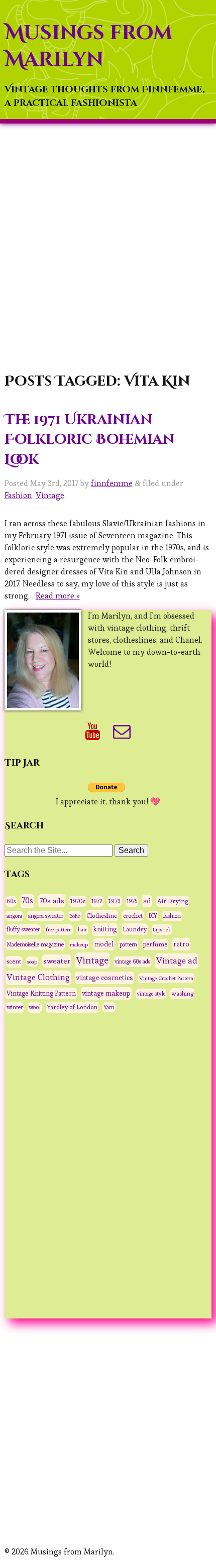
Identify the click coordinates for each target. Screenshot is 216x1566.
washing (182, 993)
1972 (96, 901)
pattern (128, 944)
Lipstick (162, 929)
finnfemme (112, 483)
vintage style (151, 993)
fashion (172, 915)
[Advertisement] (108, 249)
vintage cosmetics (104, 977)
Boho (74, 915)
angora (14, 915)
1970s (77, 901)
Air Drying (172, 901)
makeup (79, 944)
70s (27, 901)
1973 (115, 901)
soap (32, 961)
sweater (56, 961)
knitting (105, 929)
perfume (155, 944)
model (104, 944)
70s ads (51, 900)
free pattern (59, 929)
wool (35, 1007)
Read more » (58, 595)
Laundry (135, 929)
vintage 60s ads (132, 961)
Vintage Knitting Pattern (41, 993)
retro (181, 943)
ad (147, 900)
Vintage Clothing (38, 977)
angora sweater (45, 915)
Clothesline (101, 916)
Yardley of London (72, 1007)
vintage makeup (106, 993)
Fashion (18, 495)
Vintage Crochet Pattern (166, 978)
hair (82, 929)
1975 (132, 901)
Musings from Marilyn (88, 46)
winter (15, 1007)
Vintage (50, 495)
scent (14, 961)
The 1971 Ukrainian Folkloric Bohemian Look (90, 439)
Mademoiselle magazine (35, 944)
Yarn (109, 1007)
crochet (133, 915)
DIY (153, 915)
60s (11, 901)
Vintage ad (176, 960)
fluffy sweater (23, 929)
